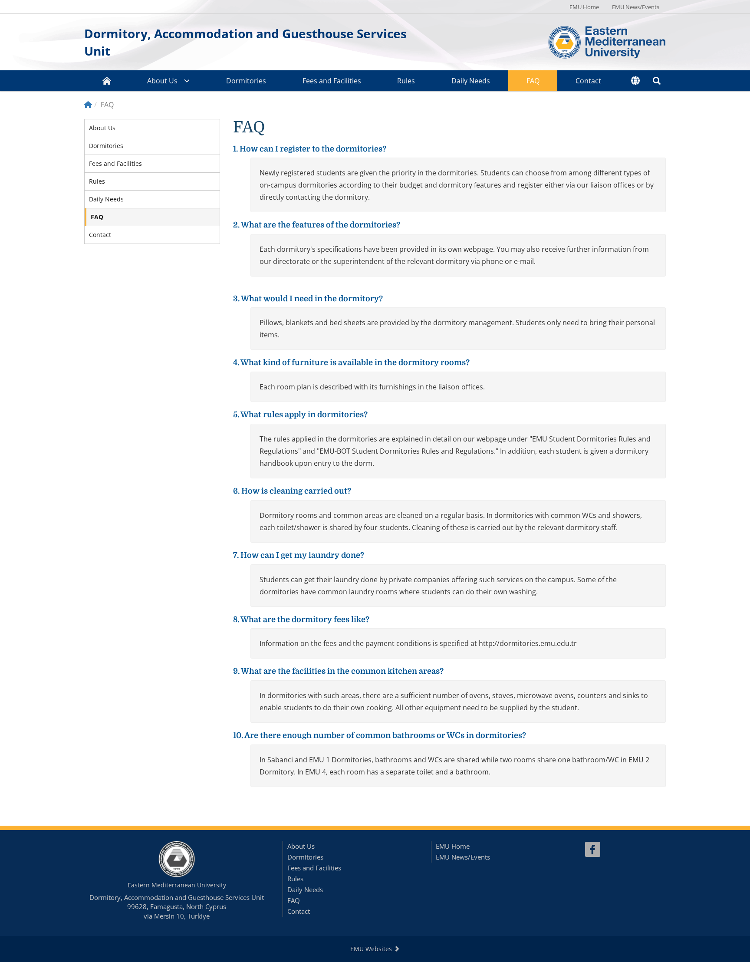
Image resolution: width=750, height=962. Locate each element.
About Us (162, 81)
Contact (588, 81)
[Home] (88, 104)
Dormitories (246, 81)
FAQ (532, 81)
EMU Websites (372, 949)
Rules (406, 81)
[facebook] (592, 849)
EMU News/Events (635, 7)
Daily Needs (470, 81)
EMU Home (584, 7)
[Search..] (657, 80)
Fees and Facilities (332, 81)
